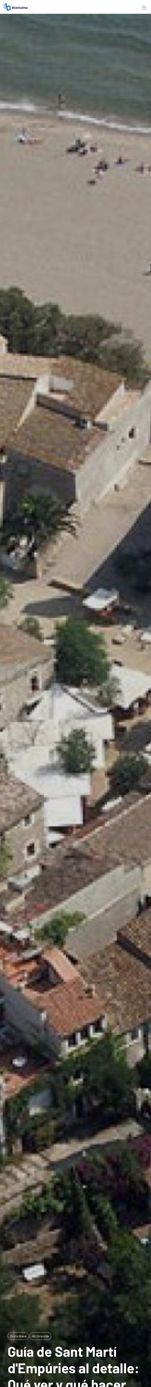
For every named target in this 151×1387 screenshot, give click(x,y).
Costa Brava (18, 1336)
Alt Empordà (40, 1336)
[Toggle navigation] (144, 7)
